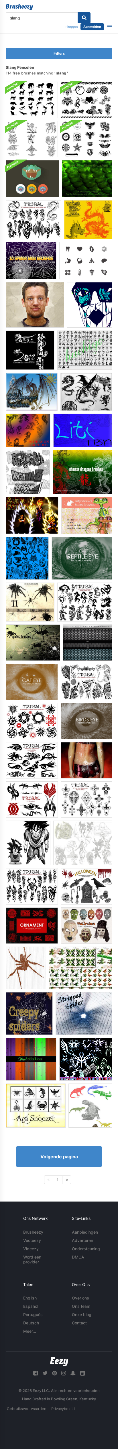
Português (33, 1314)
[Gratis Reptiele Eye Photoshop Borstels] (82, 558)
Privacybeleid (63, 1408)
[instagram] (63, 1373)
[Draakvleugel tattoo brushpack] (85, 1059)
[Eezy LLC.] (59, 1361)
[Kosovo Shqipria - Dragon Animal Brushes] (82, 430)
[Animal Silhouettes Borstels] (32, 100)
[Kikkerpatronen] (80, 968)
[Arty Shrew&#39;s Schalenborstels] (86, 515)
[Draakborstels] (86, 392)
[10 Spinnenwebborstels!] (31, 260)
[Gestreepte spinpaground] (84, 1013)
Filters (59, 53)
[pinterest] (54, 1373)
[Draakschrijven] (30, 350)
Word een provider (32, 1259)
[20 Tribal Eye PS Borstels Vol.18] (32, 760)
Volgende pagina (59, 1156)
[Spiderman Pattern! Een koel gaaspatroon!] (87, 642)
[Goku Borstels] (28, 843)
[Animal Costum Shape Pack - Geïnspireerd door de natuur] (36, 1106)
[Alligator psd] (32, 178)
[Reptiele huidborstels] (87, 178)
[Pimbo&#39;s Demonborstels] (82, 843)
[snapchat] (73, 1373)
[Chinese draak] (88, 219)
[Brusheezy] (19, 7)
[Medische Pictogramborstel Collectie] (85, 260)
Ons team (81, 1306)
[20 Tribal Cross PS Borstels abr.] (86, 799)
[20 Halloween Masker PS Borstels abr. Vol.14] (86, 925)
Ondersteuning (86, 1248)
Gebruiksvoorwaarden (26, 1408)
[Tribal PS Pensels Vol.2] (86, 682)
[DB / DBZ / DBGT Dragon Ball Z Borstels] (28, 472)
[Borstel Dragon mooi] (84, 350)
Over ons (80, 1297)
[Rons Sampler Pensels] (86, 760)
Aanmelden (92, 27)
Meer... (29, 1331)
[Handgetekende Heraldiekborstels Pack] (32, 139)
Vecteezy (32, 1240)
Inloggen (71, 27)
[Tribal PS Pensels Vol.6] (32, 721)
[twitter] (45, 1373)
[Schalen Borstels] (35, 305)
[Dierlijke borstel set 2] (27, 558)
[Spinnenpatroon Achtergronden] (31, 1059)
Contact (79, 1322)
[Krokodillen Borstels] (90, 1106)
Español (30, 1306)
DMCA (78, 1257)
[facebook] (35, 1373)
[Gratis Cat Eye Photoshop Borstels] (32, 682)
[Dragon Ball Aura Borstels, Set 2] (32, 515)
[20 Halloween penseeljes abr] (86, 886)
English (30, 1297)
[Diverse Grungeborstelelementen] (86, 139)
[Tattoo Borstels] (86, 100)
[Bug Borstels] (30, 602)
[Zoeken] (84, 17)
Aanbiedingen (85, 1232)
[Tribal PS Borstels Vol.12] (32, 886)
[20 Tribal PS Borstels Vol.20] (32, 799)
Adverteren (82, 1240)
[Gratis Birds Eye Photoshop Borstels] (86, 721)
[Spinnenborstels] (33, 642)
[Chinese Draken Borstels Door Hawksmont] (82, 472)
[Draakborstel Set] (32, 392)
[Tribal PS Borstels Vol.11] (84, 602)
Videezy (31, 1248)
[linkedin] (82, 1373)
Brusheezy (33, 1232)
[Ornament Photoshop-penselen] (32, 925)
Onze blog (81, 1314)
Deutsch (31, 1322)
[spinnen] (26, 968)
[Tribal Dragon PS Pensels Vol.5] (33, 219)
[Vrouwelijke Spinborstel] (89, 305)
